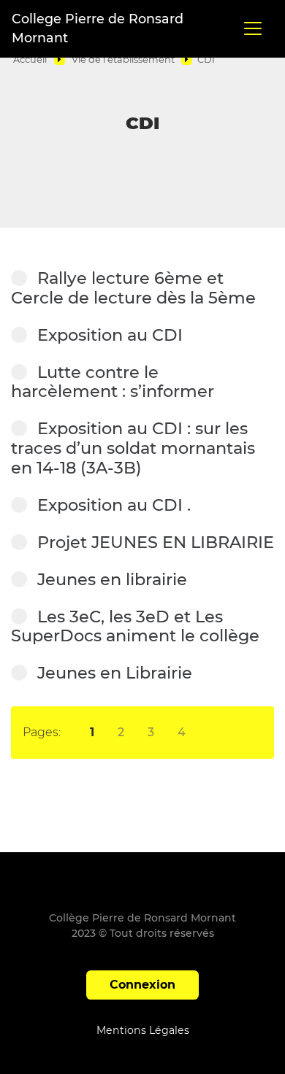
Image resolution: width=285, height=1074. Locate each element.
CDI (206, 59)
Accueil (30, 59)
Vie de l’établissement (123, 59)
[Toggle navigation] (252, 28)
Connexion (142, 985)
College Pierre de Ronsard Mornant (97, 28)
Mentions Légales (142, 1030)
